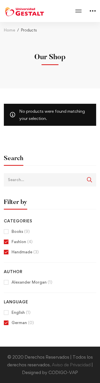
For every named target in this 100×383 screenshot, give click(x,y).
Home (9, 30)
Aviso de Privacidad (72, 364)
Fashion (22, 241)
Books (21, 231)
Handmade (25, 252)
